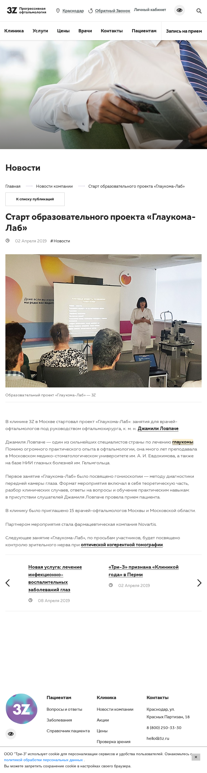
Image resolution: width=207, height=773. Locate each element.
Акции (103, 721)
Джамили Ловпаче (158, 428)
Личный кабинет (150, 9)
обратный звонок (112, 10)
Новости (62, 240)
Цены (63, 31)
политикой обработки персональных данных (44, 760)
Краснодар (73, 10)
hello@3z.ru (158, 739)
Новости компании (115, 710)
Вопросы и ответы (64, 710)
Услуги (40, 31)
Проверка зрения (113, 742)
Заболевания (59, 721)
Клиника (14, 31)
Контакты (112, 31)
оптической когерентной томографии (122, 544)
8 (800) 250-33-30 (164, 728)
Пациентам (144, 31)
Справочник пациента (68, 731)
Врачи (85, 31)
